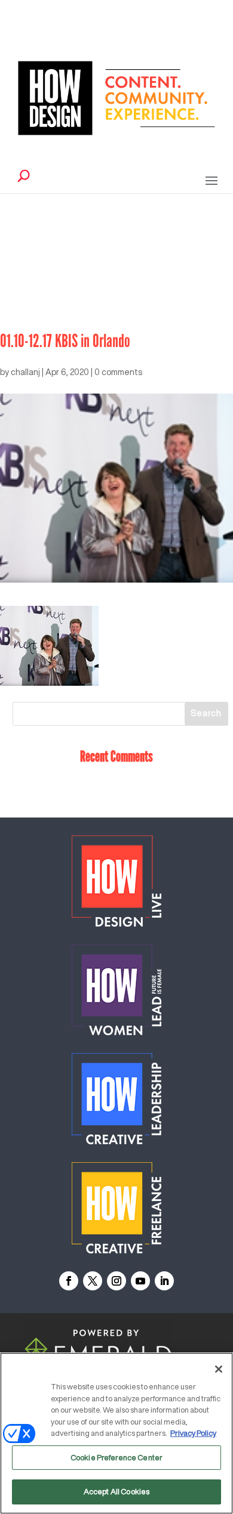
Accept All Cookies (116, 1492)
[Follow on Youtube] (140, 1280)
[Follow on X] (92, 1280)
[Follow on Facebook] (68, 1280)
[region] (116, 1433)
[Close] (219, 1369)
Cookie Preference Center (116, 1458)
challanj (25, 372)
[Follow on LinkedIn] (164, 1280)
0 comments (118, 372)
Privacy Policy (193, 1433)
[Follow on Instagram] (116, 1280)
